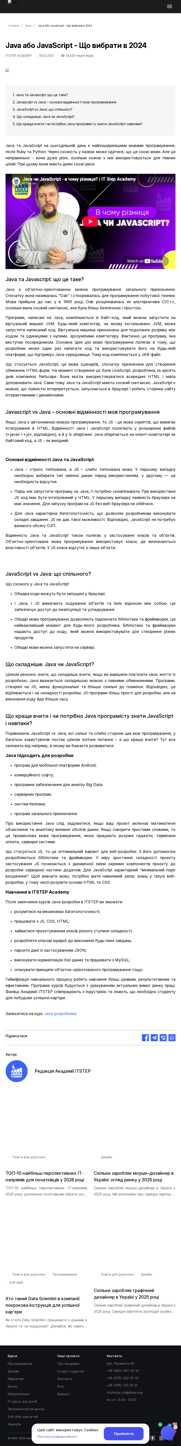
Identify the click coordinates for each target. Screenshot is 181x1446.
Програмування (20, 1363)
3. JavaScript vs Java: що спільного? (42, 109)
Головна (13, 25)
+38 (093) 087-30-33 (123, 1371)
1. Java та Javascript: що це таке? (40, 95)
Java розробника (60, 1013)
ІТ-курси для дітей (22, 1401)
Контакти (64, 1379)
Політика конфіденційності (57, 1437)
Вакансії (63, 1394)
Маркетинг (16, 1379)
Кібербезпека (18, 1394)
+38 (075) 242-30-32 (123, 1378)
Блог (29, 25)
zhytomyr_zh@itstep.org (125, 1392)
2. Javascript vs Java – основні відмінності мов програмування (64, 102)
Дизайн (13, 1371)
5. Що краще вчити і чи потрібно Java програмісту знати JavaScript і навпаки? (78, 124)
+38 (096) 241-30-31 (122, 1385)
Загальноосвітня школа (26, 1409)
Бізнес (13, 1386)
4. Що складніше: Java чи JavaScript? (44, 116)
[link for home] (15, 9)
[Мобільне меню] (170, 6)
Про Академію (68, 1363)
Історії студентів (70, 1371)
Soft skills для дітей (23, 1417)
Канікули (14, 1424)
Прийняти (124, 1433)
